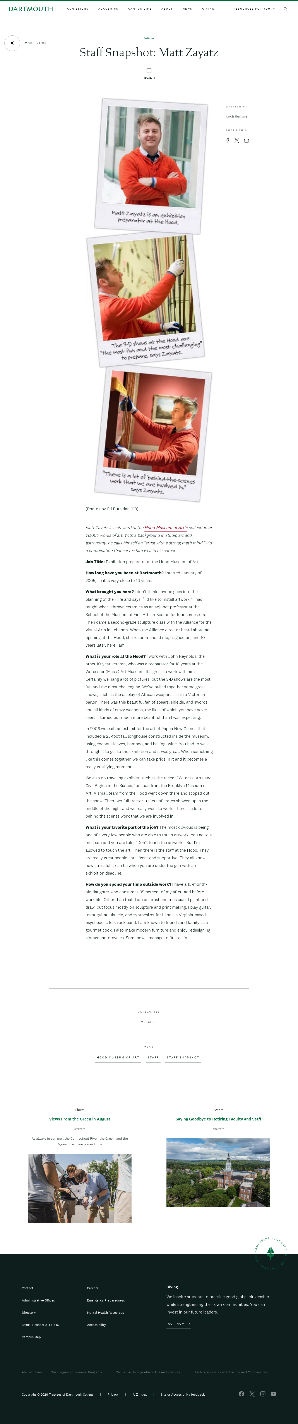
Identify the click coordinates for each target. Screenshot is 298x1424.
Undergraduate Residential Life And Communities (231, 1372)
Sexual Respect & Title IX (40, 1325)
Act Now (176, 1324)
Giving (208, 8)
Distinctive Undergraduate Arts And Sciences (148, 1372)
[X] (252, 1395)
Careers (92, 1288)
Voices (148, 1022)
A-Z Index (140, 1394)
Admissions (78, 8)
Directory (29, 1312)
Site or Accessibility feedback (183, 1394)
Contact (27, 1288)
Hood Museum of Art (118, 1057)
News (187, 8)
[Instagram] (262, 1395)
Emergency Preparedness (106, 1300)
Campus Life (140, 8)
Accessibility (96, 1325)
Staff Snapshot (183, 1057)
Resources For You (252, 8)
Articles (149, 38)
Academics (108, 8)
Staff (153, 1057)
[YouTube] (273, 1395)
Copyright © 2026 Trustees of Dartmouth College (58, 1394)
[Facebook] (241, 1395)
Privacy (113, 1394)
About (167, 8)
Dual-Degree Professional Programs (76, 1372)
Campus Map (31, 1337)
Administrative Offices (38, 1300)
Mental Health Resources (105, 1312)
